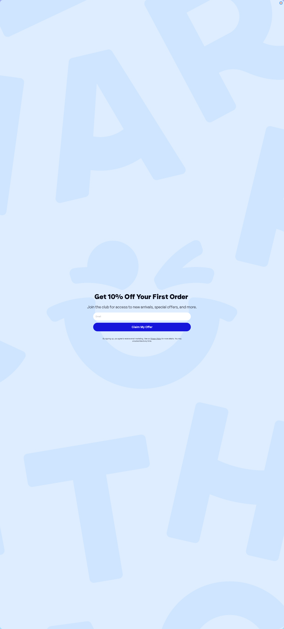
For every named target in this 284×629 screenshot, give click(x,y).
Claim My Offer (142, 327)
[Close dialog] (281, 2)
